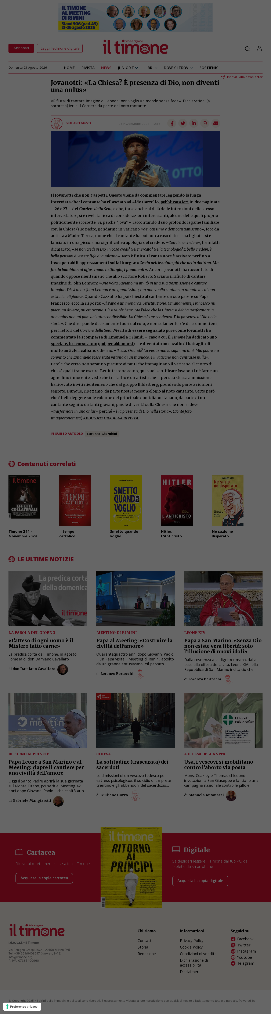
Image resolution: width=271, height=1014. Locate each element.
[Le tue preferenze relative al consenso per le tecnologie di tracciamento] (22, 1007)
